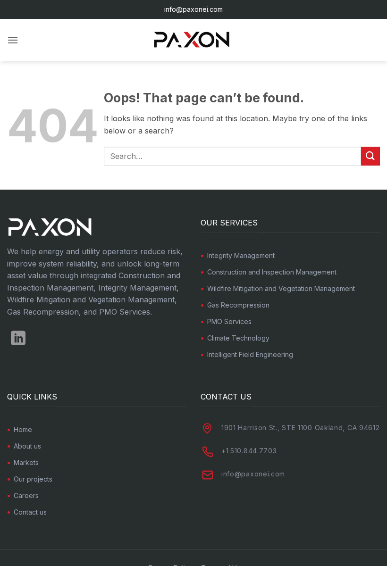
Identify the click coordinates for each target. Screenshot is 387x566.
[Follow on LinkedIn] (18, 339)
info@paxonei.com (193, 9)
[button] (12, 39)
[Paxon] (193, 40)
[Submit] (370, 156)
